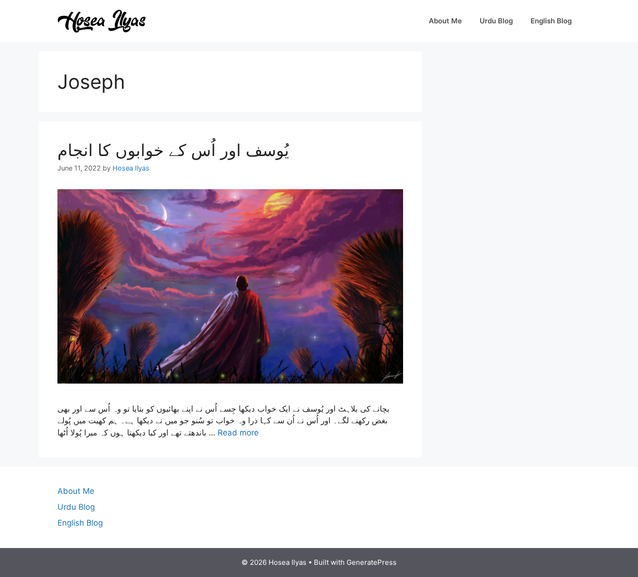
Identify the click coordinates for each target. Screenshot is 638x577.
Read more (238, 432)
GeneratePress (372, 562)
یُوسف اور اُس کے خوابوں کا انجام (173, 150)
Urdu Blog (496, 20)
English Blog (551, 20)
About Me (445, 20)
